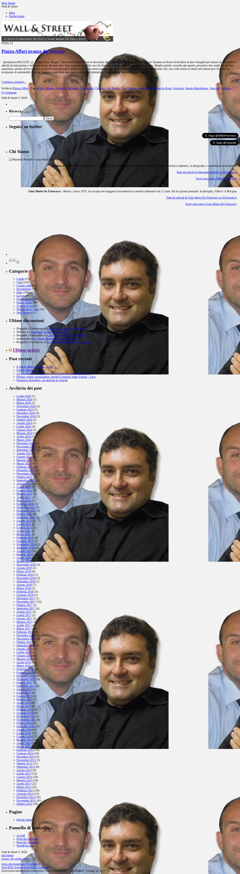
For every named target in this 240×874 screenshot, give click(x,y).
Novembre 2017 (26, 601)
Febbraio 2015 (25, 709)
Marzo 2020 (23, 561)
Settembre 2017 (25, 608)
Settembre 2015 (25, 686)
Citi (108, 88)
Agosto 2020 (24, 551)
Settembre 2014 (25, 726)
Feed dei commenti (27, 842)
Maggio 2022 (24, 493)
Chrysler (100, 88)
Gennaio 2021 (24, 541)
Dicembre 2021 (25, 507)
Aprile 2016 (23, 662)
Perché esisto (16, 16)
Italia (19, 292)
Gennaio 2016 (24, 672)
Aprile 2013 (23, 783)
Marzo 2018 (23, 588)
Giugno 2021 (24, 527)
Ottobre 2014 (24, 723)
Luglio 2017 (23, 615)
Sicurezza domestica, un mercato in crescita (42, 380)
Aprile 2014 (23, 743)
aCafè (40, 88)
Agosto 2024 (24, 423)
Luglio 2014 (23, 733)
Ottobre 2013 (24, 763)
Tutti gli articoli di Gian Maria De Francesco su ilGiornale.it (201, 197)
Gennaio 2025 (24, 409)
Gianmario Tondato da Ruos (155, 88)
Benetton (73, 88)
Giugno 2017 (24, 618)
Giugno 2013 (24, 777)
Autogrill (61, 88)
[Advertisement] (37, 232)
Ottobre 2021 (24, 514)
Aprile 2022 (23, 497)
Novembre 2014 (26, 719)
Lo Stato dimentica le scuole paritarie (56, 338)
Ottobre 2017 (24, 605)
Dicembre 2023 (25, 443)
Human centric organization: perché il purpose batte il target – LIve (56, 376)
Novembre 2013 (26, 760)
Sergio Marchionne (196, 88)
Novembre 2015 (26, 679)
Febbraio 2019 (25, 574)
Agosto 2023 (24, 453)
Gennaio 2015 (24, 712)
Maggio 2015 (24, 699)
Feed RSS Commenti (36, 867)
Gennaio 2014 (24, 753)
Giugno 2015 (24, 696)
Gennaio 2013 (24, 793)
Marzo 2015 (23, 706)
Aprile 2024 (23, 436)
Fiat (123, 88)
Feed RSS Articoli (12, 867)
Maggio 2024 (24, 433)
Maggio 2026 (24, 399)
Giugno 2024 (24, 429)
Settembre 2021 (25, 517)
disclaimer (8, 855)
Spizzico (226, 88)
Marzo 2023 (23, 463)
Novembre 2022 (26, 473)
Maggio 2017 (24, 621)
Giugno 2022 (24, 490)
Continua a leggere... (14, 82)
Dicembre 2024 (25, 413)
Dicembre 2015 (25, 675)
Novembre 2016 (26, 638)
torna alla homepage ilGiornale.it (21, 864)
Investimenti (23, 289)
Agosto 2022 (24, 483)
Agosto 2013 (24, 770)
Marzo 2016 (23, 665)
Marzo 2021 (23, 534)
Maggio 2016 (24, 659)
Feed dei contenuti (27, 838)
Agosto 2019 (24, 568)
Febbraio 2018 (25, 591)
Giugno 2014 (24, 736)
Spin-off (214, 88)
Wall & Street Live (27, 309)
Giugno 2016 (24, 655)
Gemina (131, 88)
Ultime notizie (26, 350)
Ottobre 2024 (24, 419)
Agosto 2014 (24, 729)
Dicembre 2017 (25, 598)
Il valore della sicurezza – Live (34, 366)
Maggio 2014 (24, 739)
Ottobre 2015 (24, 682)
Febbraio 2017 (25, 632)
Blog (12, 12)
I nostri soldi (23, 285)
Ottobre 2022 (24, 477)
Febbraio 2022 (25, 504)
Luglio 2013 (23, 773)
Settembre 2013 (25, 766)
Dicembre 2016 (25, 635)
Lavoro (20, 295)
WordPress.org (25, 845)
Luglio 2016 (23, 652)
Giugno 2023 (24, 456)
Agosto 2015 (24, 689)
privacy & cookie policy (16, 858)
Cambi (20, 278)
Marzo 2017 (23, 628)
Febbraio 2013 (25, 790)
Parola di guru (24, 299)
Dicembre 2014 (25, 716)
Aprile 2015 (23, 702)
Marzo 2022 (23, 500)
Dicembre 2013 (25, 756)
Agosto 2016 (24, 648)
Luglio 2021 (23, 524)
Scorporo (178, 88)
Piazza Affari (20, 88)
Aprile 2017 (23, 625)
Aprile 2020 (23, 557)
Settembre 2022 (25, 480)
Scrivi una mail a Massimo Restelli (216, 178)
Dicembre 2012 (25, 797)
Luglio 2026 (23, 396)
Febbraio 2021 (25, 537)
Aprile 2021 (23, 530)
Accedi (20, 835)
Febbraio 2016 (25, 669)
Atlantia (49, 88)
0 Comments (9, 92)
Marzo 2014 (23, 746)
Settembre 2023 (25, 450)
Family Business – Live (30, 370)
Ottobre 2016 (24, 642)
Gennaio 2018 (24, 595)
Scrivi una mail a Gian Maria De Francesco (211, 204)
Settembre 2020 (25, 547)
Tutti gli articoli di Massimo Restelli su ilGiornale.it (206, 172)
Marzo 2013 (23, 787)
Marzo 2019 (23, 571)
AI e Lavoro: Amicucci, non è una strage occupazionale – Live (53, 373)
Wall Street (22, 312)
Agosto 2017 (24, 611)
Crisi (19, 282)
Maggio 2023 (24, 460)
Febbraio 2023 (25, 466)
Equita (116, 88)
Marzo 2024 (23, 439)
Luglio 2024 (23, 426)
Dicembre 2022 (25, 470)
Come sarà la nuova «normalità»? (67, 328)
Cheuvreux (86, 88)
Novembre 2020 (26, 544)
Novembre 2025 (26, 406)
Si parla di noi (24, 305)
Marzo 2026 (23, 402)
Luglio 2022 (23, 487)
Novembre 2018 (26, 578)
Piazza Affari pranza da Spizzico (33, 51)
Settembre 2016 (25, 645)
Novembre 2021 (26, 510)
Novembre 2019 (26, 564)
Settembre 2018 (25, 581)
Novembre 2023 (26, 446)
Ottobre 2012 (24, 803)
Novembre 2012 (26, 800)
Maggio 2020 (24, 554)
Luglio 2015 (23, 692)
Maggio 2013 (24, 780)
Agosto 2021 (24, 520)
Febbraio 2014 (25, 750)
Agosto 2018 (24, 584)
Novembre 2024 (26, 416)
